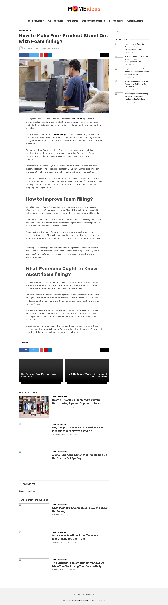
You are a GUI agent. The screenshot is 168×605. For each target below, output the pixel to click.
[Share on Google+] (41, 55)
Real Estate (72, 21)
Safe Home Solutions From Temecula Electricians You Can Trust (75, 537)
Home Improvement (35, 21)
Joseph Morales (61, 434)
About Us (90, 594)
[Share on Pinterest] (46, 55)
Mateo (56, 462)
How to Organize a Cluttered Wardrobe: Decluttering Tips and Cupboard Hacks (76, 402)
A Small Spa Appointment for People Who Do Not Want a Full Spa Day (79, 457)
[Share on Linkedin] (50, 55)
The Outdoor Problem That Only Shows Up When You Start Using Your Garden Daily (78, 564)
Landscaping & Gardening (93, 21)
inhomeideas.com (84, 600)
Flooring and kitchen (136, 21)
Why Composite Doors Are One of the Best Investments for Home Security (78, 429)
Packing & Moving (55, 21)
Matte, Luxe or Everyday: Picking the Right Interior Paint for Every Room (135, 46)
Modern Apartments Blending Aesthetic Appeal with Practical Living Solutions (136, 96)
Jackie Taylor (59, 542)
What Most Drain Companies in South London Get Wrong (80, 509)
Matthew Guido (32, 48)
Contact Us (79, 594)
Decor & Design (116, 21)
